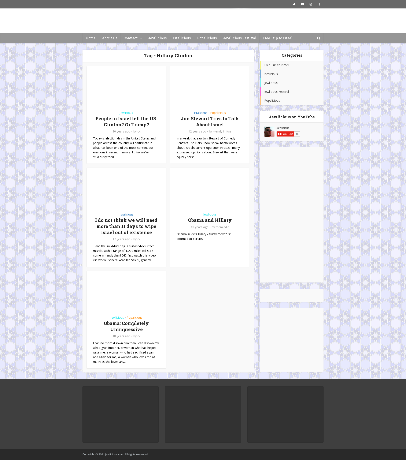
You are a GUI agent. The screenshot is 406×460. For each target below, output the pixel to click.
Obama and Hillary (210, 220)
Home (91, 38)
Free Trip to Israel (277, 38)
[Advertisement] (291, 215)
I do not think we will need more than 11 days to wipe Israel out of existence (126, 226)
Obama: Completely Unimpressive (126, 326)
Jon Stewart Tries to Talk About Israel (210, 121)
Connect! (131, 38)
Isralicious (182, 38)
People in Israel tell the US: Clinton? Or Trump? (126, 121)
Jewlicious (157, 38)
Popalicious (207, 38)
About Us (109, 38)
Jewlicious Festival (239, 38)
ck (138, 131)
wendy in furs (222, 131)
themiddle (222, 227)
